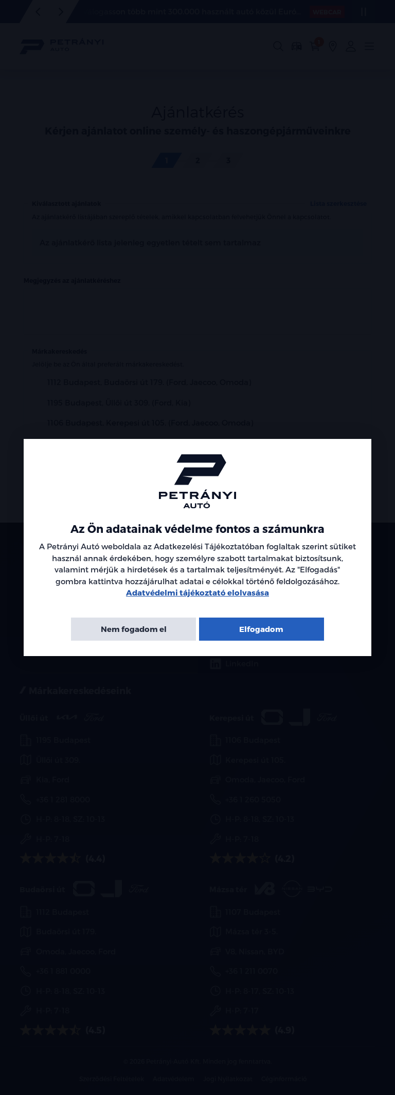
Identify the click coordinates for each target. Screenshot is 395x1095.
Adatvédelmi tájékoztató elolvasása (197, 592)
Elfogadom (261, 628)
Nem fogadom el (134, 628)
